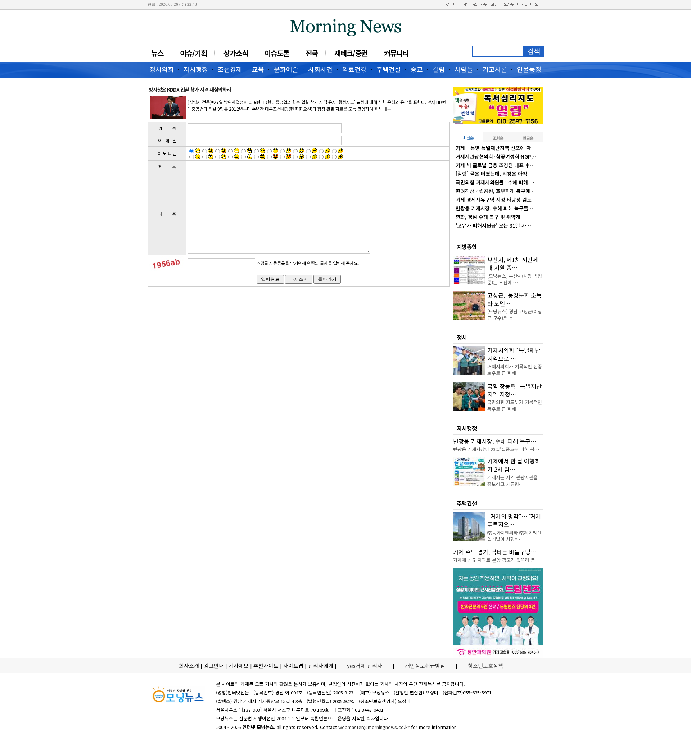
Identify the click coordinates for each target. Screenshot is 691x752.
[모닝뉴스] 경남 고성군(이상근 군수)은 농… (514, 314)
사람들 (464, 69)
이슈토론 (277, 53)
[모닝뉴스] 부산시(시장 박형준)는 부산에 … (514, 279)
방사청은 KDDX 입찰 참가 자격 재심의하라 (190, 89)
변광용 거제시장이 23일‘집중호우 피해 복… (496, 449)
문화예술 (286, 69)
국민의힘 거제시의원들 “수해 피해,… (495, 182)
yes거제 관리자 (365, 665)
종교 (417, 69)
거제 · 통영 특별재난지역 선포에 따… (496, 147)
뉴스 (157, 53)
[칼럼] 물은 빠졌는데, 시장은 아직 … (495, 173)
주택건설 (388, 69)
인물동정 (529, 69)
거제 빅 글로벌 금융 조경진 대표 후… (495, 165)
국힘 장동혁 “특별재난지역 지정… (514, 390)
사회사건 (320, 69)
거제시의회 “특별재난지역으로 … (513, 354)
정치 (462, 337)
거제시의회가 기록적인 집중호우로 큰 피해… (514, 369)
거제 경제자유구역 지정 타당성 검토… (496, 199)
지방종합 (467, 246)
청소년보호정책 (485, 665)
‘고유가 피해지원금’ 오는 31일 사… (493, 225)
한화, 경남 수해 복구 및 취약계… (490, 216)
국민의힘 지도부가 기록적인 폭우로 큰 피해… (514, 405)
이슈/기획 (193, 53)
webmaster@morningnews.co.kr (374, 727)
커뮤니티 (396, 53)
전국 (312, 53)
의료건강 (354, 69)
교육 (258, 69)
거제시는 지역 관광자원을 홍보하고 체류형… (512, 480)
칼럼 (439, 69)
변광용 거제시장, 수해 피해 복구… (494, 441)
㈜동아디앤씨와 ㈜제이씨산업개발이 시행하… (514, 535)
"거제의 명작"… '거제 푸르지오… (514, 520)
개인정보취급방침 (425, 665)
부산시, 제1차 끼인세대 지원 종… (512, 263)
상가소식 (235, 53)
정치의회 (161, 69)
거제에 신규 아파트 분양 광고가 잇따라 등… (496, 559)
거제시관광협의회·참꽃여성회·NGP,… (497, 156)
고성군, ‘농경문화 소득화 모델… (514, 299)
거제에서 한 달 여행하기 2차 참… (513, 465)
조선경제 (230, 69)
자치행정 (196, 69)
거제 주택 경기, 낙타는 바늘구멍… (494, 551)
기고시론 (495, 69)
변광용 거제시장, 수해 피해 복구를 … (495, 208)
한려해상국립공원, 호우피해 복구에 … (496, 190)
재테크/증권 (350, 53)
